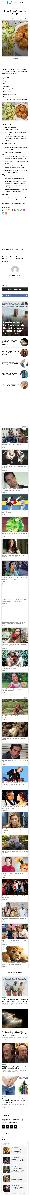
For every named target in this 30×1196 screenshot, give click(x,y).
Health (4, 997)
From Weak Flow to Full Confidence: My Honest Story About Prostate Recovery (13, 326)
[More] (6, 213)
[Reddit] (9, 210)
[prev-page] (23, 303)
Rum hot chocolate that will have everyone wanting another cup (7, 259)
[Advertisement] (15, 407)
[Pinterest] (15, 210)
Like (26, 295)
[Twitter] (3, 213)
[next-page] (26, 303)
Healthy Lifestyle (9, 18)
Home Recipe (5, 1030)
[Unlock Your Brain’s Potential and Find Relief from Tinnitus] (24, 374)
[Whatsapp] (18, 210)
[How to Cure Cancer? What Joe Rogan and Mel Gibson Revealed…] (24, 353)
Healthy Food (15, 8)
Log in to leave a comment (15, 289)
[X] (3, 210)
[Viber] (21, 210)
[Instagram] (24, 210)
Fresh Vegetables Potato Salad (20, 257)
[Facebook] (6, 210)
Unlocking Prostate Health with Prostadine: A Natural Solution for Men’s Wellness (10, 363)
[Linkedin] (12, 210)
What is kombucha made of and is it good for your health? (10, 384)
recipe (21, 249)
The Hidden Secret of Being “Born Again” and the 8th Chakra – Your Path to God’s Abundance (9, 342)
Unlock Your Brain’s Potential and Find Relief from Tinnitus (10, 374)
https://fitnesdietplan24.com (15, 278)
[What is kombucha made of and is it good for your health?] (24, 385)
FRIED (7, 249)
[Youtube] (15, 1126)
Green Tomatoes (14, 249)
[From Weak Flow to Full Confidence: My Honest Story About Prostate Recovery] (15, 318)
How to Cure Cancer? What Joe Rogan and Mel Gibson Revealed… (10, 353)
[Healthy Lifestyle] (15, 269)
